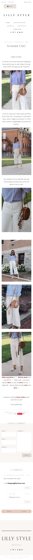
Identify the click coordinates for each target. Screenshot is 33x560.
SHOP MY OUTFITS (19, 22)
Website (4, 447)
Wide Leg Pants (7, 377)
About (4, 2)
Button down (23, 377)
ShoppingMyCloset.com (16, 483)
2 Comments (24, 412)
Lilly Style (16, 538)
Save (20, 413)
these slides (20, 397)
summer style (19, 42)
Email (4, 439)
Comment (21, 431)
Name (4, 431)
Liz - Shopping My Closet (12, 475)
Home (8, 22)
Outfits (9, 26)
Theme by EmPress (16, 558)
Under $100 (17, 29)
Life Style (21, 26)
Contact (11, 2)
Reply (27, 487)
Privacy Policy (16, 545)
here (9, 383)
